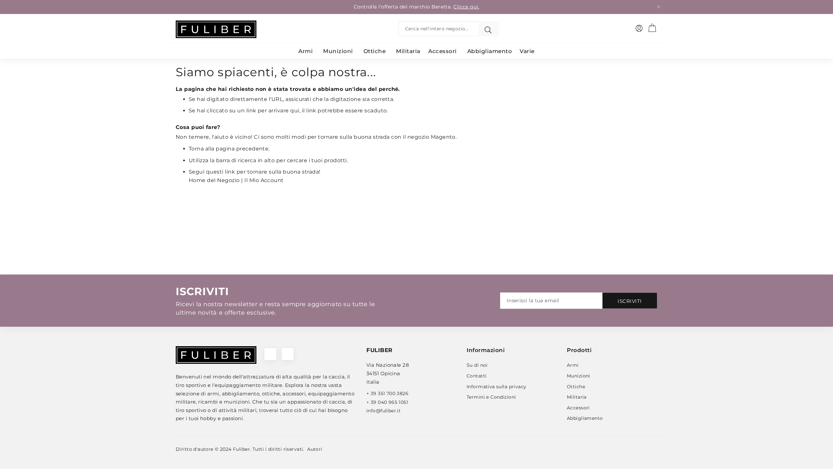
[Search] (489, 28)
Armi (573, 365)
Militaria (577, 397)
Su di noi (477, 365)
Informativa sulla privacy (496, 387)
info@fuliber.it (383, 411)
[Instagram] (287, 354)
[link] (639, 28)
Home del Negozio (214, 180)
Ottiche (576, 387)
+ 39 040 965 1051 (387, 402)
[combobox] (440, 28)
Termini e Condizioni (491, 397)
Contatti (476, 376)
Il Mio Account (264, 180)
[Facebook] (270, 354)
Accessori (578, 408)
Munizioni (578, 376)
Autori (314, 449)
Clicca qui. (466, 7)
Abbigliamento (585, 418)
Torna (196, 149)
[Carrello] (652, 27)
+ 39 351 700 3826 (387, 393)
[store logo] (216, 29)
